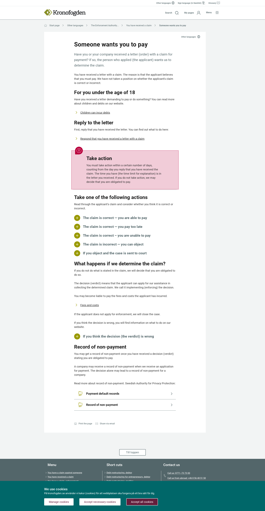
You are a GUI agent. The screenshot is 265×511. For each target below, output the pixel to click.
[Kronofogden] (65, 12)
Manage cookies (59, 502)
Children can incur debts (95, 112)
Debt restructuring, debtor (119, 472)
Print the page (85, 423)
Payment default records (102, 393)
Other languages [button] (188, 37)
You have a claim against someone (65, 472)
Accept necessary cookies (100, 502)
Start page (54, 25)
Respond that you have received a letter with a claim (112, 138)
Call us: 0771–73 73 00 (178, 473)
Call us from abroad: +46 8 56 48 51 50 (186, 478)
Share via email (107, 423)
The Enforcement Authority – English (108, 25)
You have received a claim (139, 25)
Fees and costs (89, 305)
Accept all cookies (142, 502)
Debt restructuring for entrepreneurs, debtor (128, 477)
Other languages (75, 25)
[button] (172, 12)
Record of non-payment (102, 405)
